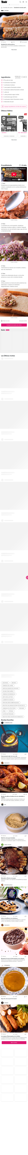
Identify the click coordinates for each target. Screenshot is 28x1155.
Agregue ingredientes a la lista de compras (15, 106)
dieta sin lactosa (8, 697)
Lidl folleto (4, 132)
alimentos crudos (8, 699)
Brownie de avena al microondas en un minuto (12, 958)
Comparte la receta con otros (14, 325)
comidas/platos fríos (9, 708)
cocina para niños (8, 691)
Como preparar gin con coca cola (9, 756)
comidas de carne (8, 685)
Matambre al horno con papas (8, 878)
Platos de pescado (8, 714)
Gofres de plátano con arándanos (9, 918)
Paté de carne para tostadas (8, 838)
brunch (14, 682)
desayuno (5, 682)
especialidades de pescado (10, 688)
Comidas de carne (7, 7)
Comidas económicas (9, 694)
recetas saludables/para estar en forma (15, 705)
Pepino (11, 711)
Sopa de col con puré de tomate (9, 998)
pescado (21, 708)
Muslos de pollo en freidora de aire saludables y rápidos (13, 797)
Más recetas (14, 1042)
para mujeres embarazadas (11, 702)
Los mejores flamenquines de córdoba (10, 1036)
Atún (4, 711)
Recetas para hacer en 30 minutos (13, 716)
